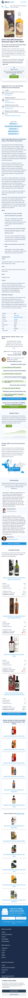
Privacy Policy (5, 969)
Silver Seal (16, 315)
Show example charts (9, 102)
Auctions (3, 936)
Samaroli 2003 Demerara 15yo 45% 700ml (14, 736)
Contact (3, 965)
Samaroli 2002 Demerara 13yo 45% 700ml (14, 776)
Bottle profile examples (7, 934)
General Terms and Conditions (8, 967)
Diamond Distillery (18, 317)
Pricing (3, 952)
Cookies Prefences (14, 994)
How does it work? (9, 108)
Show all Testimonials (14, 543)
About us (4, 957)
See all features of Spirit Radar (14, 398)
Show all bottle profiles (14, 713)
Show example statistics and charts (12, 115)
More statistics (8, 94)
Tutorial (3, 950)
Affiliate (3, 955)
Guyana (16, 319)
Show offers (14, 76)
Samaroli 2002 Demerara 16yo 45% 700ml (14, 763)
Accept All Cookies (14, 991)
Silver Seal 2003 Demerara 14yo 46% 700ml (14, 841)
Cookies (3, 972)
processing (19, 921)
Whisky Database (5, 941)
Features (4, 932)
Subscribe (21, 918)
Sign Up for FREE (14, 406)
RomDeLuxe (15, 539)
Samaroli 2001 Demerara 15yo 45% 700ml (14, 749)
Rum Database (7, 6)
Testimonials (4, 948)
